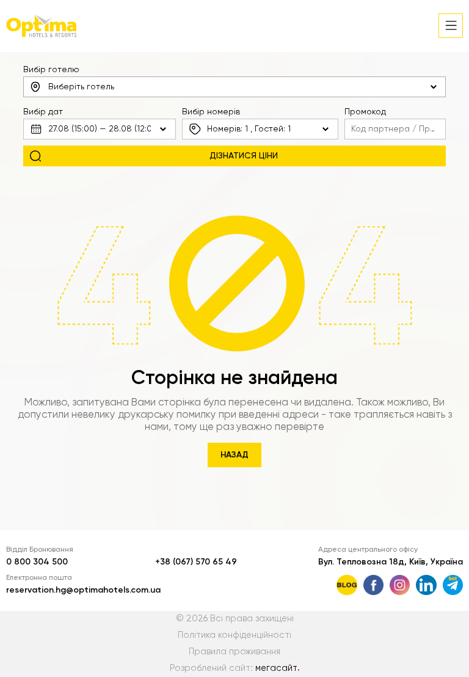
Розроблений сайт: (235, 668)
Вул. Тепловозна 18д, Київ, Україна (390, 562)
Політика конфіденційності (234, 635)
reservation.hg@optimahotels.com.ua (83, 590)
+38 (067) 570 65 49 (196, 562)
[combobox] (234, 86)
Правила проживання (234, 652)
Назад (234, 455)
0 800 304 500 (37, 562)
